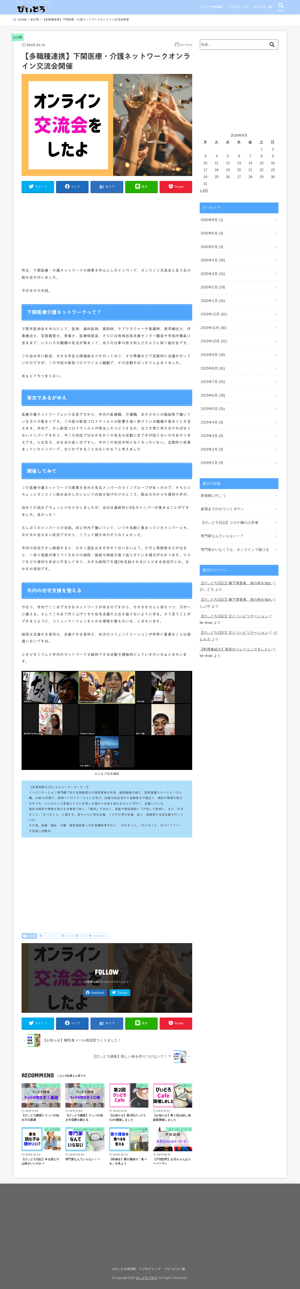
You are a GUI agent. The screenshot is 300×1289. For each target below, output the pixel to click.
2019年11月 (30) (214, 328)
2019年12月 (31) (214, 314)
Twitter (122, 992)
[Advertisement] (107, 230)
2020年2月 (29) (213, 287)
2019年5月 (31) (213, 409)
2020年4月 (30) (213, 260)
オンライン (50, 935)
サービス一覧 (262, 7)
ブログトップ (238, 7)
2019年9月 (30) (213, 355)
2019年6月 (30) (213, 395)
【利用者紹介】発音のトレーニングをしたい (236, 649)
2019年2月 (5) (212, 449)
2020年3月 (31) (213, 274)
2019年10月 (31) (214, 341)
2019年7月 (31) (213, 382)
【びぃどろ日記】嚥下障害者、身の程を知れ (236, 583)
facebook (97, 992)
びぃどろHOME (211, 7)
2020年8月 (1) (212, 220)
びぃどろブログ (147, 1278)
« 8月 (204, 190)
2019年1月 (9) (212, 463)
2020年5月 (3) (212, 247)
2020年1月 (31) (213, 301)
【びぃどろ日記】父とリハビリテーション (234, 616)
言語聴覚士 (100, 935)
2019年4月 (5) (212, 422)
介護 (68, 935)
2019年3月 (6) (212, 436)
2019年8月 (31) (213, 368)
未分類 (17, 37)
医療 (82, 935)
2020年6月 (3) (212, 233)
